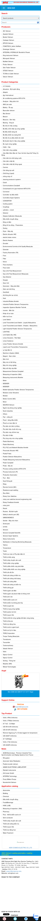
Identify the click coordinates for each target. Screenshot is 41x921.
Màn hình (6, 359)
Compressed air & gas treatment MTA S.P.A (16, 189)
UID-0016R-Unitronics (10, 730)
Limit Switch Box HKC (9, 335)
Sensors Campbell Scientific (11, 533)
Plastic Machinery (8, 441)
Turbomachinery (8, 645)
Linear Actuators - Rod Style (12, 338)
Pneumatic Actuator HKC (10, 450)
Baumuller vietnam (9, 110)
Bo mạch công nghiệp (10, 144)
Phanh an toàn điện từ (10, 423)
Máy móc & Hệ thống (9, 362)
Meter (5, 380)
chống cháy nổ (7, 176)
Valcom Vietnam (8, 77)
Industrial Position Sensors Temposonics (15, 304)
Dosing (5, 228)
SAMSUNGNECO (8, 517)
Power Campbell (8, 463)
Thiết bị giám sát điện (9, 591)
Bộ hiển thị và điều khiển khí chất (13, 138)
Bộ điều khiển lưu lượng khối (12, 135)
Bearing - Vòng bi (8, 123)
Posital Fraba (7, 454)
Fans (4, 256)
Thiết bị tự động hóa (9, 624)
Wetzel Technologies (9, 667)
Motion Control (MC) (9, 399)
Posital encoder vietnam (10, 764)
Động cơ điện (7, 222)
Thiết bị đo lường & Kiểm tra (11, 575)
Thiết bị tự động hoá (9, 830)
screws (5, 527)
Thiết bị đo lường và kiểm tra (12, 584)
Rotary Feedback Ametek (11, 502)
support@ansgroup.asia (21, 707)
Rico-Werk (6, 493)
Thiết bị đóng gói (8, 588)
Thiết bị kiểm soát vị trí (10, 600)
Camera (5, 167)
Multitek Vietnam (8, 61)
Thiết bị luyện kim (8, 606)
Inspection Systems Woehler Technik (14, 307)
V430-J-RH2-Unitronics (10, 718)
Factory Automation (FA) (10, 252)
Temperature (7, 548)
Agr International (8, 95)
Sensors (5, 530)
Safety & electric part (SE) (11, 514)
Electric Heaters (8, 240)
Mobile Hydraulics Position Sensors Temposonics (18, 390)
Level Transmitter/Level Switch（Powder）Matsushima (20, 326)
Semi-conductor (8, 818)
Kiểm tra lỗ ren (7, 316)
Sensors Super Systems (10, 536)
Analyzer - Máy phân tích (11, 101)
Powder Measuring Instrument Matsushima (16, 460)
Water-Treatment (8, 833)
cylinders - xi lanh (8, 210)
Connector (6, 192)
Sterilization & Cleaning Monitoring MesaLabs (17, 542)
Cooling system (8, 204)
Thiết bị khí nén (8, 597)
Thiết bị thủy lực (8, 621)
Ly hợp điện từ (7, 350)
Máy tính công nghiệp (10, 365)
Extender (6, 249)
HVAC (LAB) (7, 805)
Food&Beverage (8, 802)
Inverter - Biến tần (8, 310)
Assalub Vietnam (8, 34)
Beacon (5, 117)
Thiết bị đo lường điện (10, 581)
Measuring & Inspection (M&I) (12, 374)
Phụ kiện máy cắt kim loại (11, 432)
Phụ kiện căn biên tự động (11, 426)
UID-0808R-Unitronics (10, 745)
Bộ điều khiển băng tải (10, 132)
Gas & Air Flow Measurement (12, 271)
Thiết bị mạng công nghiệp (11, 609)
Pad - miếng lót (7, 417)
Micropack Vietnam (9, 58)
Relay (4, 484)
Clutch (5, 182)
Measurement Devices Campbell (13, 371)
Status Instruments (9, 539)
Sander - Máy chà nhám (10, 521)
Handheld (6, 292)
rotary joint (6, 505)
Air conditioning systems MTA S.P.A (14, 98)
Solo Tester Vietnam (9, 67)
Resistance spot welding (10, 490)
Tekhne (5, 545)
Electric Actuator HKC (9, 234)
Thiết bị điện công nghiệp (11, 563)
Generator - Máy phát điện (11, 286)
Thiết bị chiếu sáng (9, 557)
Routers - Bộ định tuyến (10, 511)
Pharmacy (6, 812)
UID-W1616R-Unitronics (10, 727)
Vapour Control (7, 655)
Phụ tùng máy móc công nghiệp (13, 438)
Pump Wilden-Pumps (9, 779)
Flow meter (6, 268)
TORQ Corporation (9, 633)
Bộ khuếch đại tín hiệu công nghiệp (14, 141)
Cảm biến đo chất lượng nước (12, 158)
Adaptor (5, 92)
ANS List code (7, 104)
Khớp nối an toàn (8, 313)
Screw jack (6, 524)
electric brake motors (9, 237)
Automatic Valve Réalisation (11, 761)
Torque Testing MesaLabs (11, 636)
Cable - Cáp (6, 147)
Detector (5, 213)
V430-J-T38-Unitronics (10, 742)
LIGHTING (6, 332)
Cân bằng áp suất (8, 170)
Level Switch (7, 319)
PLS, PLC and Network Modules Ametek (15, 447)
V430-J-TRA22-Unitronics (11, 721)
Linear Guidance (8, 341)
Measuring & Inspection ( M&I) (12, 808)
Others (5, 414)
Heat (4, 298)
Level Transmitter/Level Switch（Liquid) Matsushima (19, 323)
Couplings (6, 207)
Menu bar (11, 8)
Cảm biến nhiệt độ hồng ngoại (12, 164)
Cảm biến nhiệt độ (8, 161)
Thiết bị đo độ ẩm (8, 572)
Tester (5, 551)
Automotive (6, 790)
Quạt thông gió (7, 481)
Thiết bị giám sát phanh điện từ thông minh (16, 594)
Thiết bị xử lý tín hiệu (9, 630)
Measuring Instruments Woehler (13, 377)
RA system (6, 758)
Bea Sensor (6, 113)
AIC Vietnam (7, 31)
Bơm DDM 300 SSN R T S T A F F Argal (20, 692)
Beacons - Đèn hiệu (9, 120)
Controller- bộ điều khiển (10, 195)
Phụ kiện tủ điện (8, 435)
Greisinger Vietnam (9, 49)
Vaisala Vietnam (8, 648)
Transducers (7, 639)
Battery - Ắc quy (8, 107)
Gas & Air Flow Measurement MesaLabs (15, 274)
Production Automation (10, 475)
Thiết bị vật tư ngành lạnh (11, 627)
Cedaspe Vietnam (8, 40)
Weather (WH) (7, 664)
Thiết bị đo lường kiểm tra (11, 824)
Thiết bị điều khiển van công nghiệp (14, 569)
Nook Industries (8, 411)
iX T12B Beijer (7, 739)
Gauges (5, 280)
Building (5, 793)
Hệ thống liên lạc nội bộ (10, 295)
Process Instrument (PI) (10, 472)
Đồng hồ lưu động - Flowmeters (13, 225)
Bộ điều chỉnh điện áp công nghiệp (14, 129)
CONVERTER (7, 201)
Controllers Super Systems (11, 198)
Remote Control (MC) (9, 487)
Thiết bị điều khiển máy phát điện (13, 566)
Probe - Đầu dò (8, 466)
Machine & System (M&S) (11, 353)
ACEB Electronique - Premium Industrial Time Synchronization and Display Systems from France (17, 754)
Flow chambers (8, 265)
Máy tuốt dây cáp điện (10, 368)
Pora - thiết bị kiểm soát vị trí (12, 815)
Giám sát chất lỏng (9, 289)
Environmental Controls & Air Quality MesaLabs (18, 246)
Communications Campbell (11, 185)
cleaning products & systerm (12, 179)
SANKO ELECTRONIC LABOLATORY (14, 767)
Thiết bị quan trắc (8, 615)
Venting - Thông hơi (9, 661)
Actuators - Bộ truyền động (11, 89)
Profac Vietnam (8, 64)
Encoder (5, 243)
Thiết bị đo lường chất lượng (12, 578)
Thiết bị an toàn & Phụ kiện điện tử (14, 554)
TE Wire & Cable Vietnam (11, 74)
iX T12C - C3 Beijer (9, 724)
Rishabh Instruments (9, 770)
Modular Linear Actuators (11, 393)
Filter (4, 259)
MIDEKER (6, 383)
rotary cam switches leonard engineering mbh (17, 499)
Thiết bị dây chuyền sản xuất (12, 560)
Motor (5, 402)
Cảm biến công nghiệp (10, 150)
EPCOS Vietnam (8, 43)
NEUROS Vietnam (8, 405)
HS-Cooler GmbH (8, 773)
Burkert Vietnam (8, 37)
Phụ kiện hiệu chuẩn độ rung (12, 429)
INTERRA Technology (10, 776)
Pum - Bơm (6, 478)
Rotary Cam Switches (9, 496)
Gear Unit (6, 283)
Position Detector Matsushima (12, 457)
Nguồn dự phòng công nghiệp (12, 408)
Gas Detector (7, 277)
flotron (5, 262)
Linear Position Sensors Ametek (13, 344)
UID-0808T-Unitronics (10, 736)
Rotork (5, 508)
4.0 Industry (6, 86)
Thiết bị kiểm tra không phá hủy (13, 603)
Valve (4, 651)
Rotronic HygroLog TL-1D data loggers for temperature (20, 733)
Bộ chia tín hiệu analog (10, 126)
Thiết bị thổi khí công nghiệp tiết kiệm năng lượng (18, 618)
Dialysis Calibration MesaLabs (12, 216)
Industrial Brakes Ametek (11, 301)
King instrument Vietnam (10, 55)
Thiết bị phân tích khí (9, 612)
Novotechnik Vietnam (9, 782)
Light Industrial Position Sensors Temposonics (17, 329)
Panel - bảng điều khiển (10, 420)
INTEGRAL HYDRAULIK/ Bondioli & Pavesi (16, 52)
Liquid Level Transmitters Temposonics (15, 347)
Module (5, 396)
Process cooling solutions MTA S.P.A (14, 469)
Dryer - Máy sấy (8, 231)
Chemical (6, 796)
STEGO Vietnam (8, 71)
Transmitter (6, 642)
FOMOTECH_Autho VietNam (12, 46)
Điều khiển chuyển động (10, 219)
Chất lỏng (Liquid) (8, 173)
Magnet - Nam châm (9, 356)
